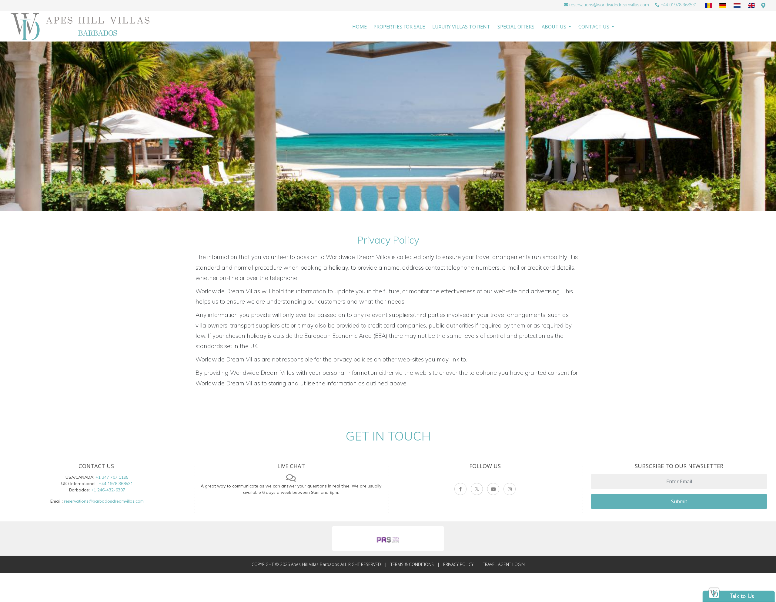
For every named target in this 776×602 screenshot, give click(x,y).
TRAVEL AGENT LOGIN (504, 564)
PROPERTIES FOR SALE (399, 26)
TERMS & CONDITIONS (412, 564)
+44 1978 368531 (116, 483)
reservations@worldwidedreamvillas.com (609, 5)
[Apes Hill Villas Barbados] (81, 26)
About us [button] (554, 26)
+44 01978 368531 (679, 5)
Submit (679, 501)
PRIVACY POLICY (458, 564)
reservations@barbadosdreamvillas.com (104, 501)
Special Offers (515, 26)
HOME (359, 26)
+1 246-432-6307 (108, 490)
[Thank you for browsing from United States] (763, 5)
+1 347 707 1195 (112, 477)
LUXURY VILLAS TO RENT (461, 26)
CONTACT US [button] (594, 26)
